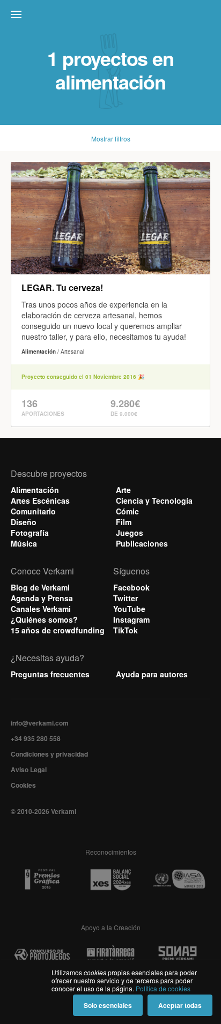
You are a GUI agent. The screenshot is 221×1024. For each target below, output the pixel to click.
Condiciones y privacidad (49, 754)
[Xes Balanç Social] (110, 879)
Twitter (125, 598)
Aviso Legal (29, 769)
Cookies (23, 785)
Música (24, 543)
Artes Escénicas (40, 500)
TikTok (125, 630)
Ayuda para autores (152, 674)
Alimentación (35, 489)
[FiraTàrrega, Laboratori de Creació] (110, 955)
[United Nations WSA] (179, 879)
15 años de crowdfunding (58, 630)
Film (123, 522)
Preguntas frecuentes (50, 674)
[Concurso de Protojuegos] (42, 955)
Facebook (131, 587)
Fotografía (30, 532)
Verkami (111, 17)
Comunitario (33, 511)
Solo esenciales (108, 1005)
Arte (123, 489)
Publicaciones (142, 543)
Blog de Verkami (40, 587)
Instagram (131, 619)
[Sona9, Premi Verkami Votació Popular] (179, 955)
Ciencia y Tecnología (154, 500)
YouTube (129, 608)
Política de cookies (163, 988)
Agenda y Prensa (42, 598)
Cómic (127, 511)
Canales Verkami (41, 608)
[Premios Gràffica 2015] (42, 879)
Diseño (23, 522)
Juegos (129, 532)
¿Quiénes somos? (44, 619)
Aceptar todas (180, 1005)
